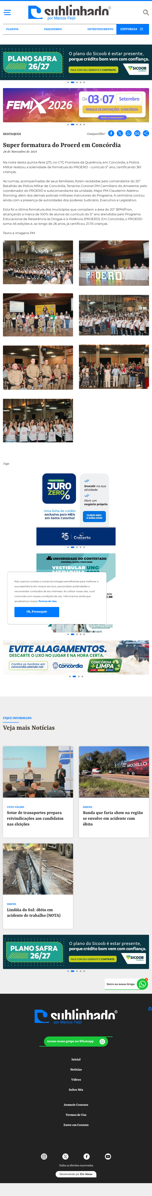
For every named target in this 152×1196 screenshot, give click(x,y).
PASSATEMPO (53, 29)
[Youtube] (108, 1156)
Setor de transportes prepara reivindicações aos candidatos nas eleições (35, 819)
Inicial (76, 1059)
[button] (76, 1041)
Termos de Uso (76, 1115)
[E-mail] (137, 133)
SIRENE (87, 807)
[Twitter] (120, 133)
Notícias (76, 1070)
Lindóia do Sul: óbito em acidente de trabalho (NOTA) (34, 913)
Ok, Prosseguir (37, 612)
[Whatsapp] (128, 133)
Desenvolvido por (76, 1174)
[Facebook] (111, 133)
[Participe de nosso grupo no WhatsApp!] (126, 984)
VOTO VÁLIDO (15, 807)
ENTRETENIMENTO (100, 29)
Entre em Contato (76, 1125)
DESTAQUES (12, 134)
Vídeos (76, 1080)
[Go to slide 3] (77, 82)
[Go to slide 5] (84, 82)
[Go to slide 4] (80, 82)
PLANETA (12, 29)
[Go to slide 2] (72, 82)
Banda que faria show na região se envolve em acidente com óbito (113, 819)
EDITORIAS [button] (128, 29)
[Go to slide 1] (68, 82)
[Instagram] (44, 1156)
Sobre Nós (76, 1090)
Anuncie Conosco (76, 1105)
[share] (146, 133)
